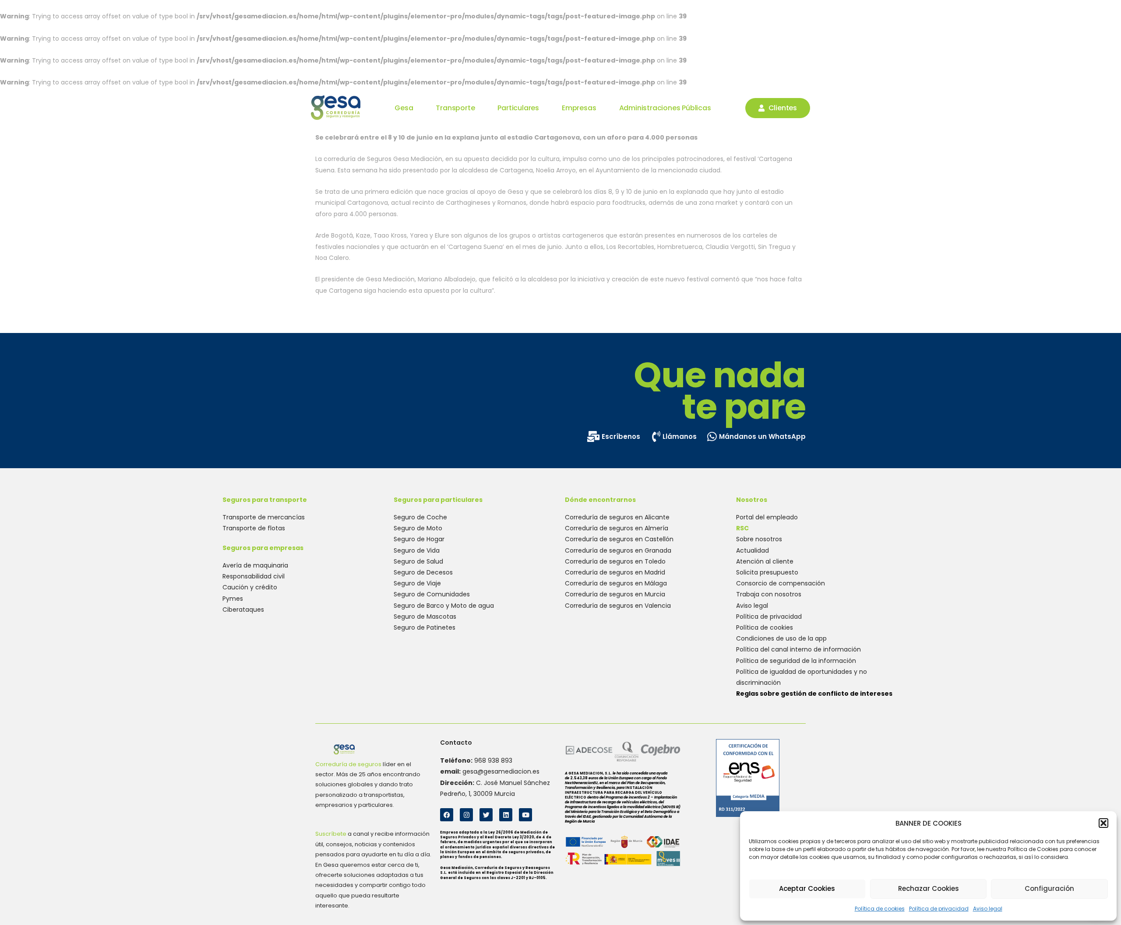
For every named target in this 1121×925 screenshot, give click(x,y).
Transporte (455, 108)
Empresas (579, 108)
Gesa (404, 108)
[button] (1103, 823)
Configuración (1049, 888)
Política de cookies (880, 908)
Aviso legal (987, 908)
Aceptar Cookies (807, 888)
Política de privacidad (939, 908)
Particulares (518, 108)
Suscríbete (330, 834)
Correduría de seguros (348, 764)
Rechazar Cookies (928, 888)
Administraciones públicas (665, 108)
